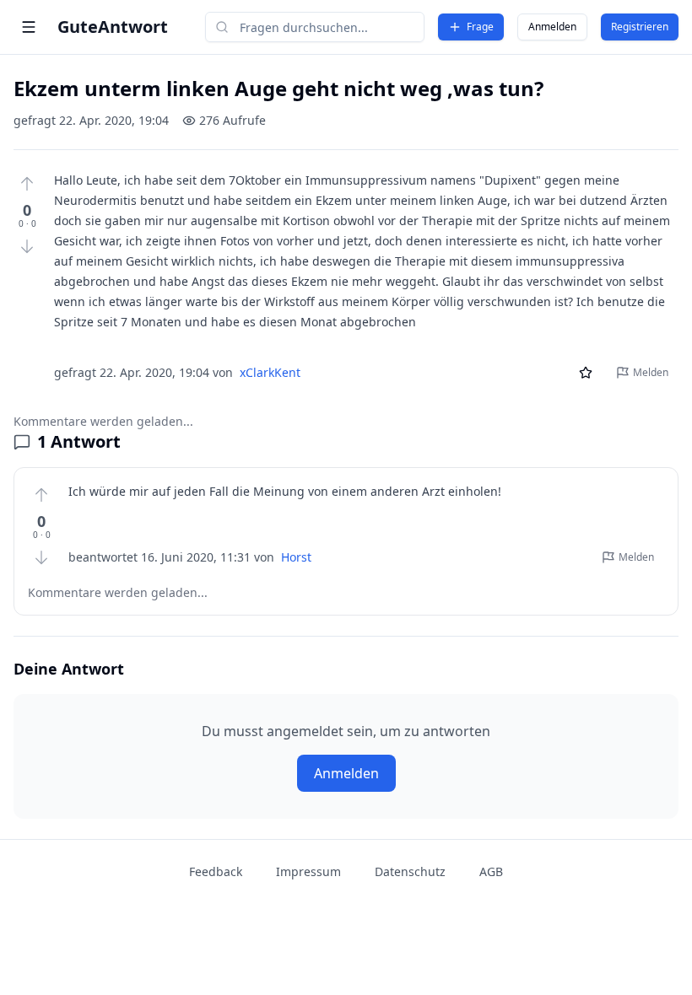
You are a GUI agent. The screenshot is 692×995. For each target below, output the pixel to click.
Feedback (215, 871)
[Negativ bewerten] (27, 246)
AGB (491, 871)
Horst (296, 557)
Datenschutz (410, 871)
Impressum (308, 871)
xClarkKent (270, 372)
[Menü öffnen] (29, 27)
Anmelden (552, 26)
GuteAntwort (112, 26)
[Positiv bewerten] (27, 183)
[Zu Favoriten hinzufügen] (585, 372)
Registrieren (639, 26)
